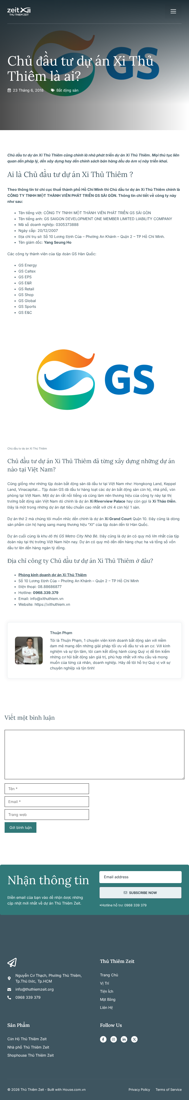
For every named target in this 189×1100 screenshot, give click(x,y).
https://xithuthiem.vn (52, 604)
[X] (134, 1039)
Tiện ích (106, 991)
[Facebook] (103, 1039)
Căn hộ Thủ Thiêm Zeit (27, 1039)
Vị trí (104, 983)
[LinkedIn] (124, 1039)
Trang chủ (109, 975)
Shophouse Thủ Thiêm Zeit (30, 1055)
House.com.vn (74, 1089)
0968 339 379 (28, 997)
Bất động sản (67, 90)
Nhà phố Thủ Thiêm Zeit (28, 1047)
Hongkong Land (148, 483)
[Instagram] (113, 1039)
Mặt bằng (107, 999)
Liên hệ (106, 1007)
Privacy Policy (139, 1089)
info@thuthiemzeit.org (34, 989)
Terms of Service (169, 1089)
